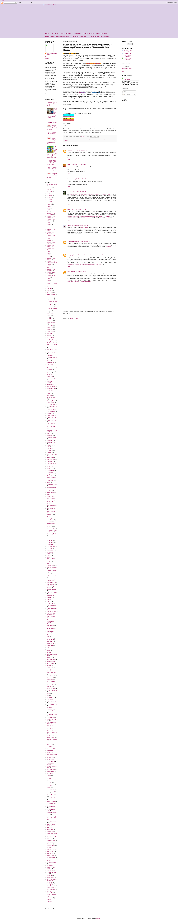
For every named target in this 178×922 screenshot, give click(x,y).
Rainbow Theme (51, 730)
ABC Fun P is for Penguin (51, 255)
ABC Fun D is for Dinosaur (51, 223)
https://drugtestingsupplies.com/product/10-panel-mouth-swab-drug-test (86, 254)
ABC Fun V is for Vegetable (51, 270)
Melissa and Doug (51, 605)
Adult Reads (50, 292)
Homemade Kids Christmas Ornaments (51, 513)
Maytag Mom (50, 603)
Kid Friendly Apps (51, 528)
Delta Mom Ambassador (50, 382)
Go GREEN (50, 490)
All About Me (50, 298)
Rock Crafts (50, 744)
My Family (55, 33)
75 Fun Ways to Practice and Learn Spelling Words (51, 141)
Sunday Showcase (51, 821)
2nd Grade (49, 189)
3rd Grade (49, 191)
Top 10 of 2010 (50, 851)
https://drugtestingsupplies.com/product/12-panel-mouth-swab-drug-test (85, 264)
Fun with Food (50, 470)
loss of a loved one (51, 589)
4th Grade (49, 193)
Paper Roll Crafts (51, 676)
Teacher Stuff (50, 827)
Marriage (49, 599)
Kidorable (49, 537)
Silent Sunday (50, 771)
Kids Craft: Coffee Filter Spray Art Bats (52, 175)
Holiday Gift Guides (52, 505)
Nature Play (50, 657)
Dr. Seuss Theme (51, 397)
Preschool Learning (52, 714)
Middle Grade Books (52, 608)
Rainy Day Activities (52, 732)
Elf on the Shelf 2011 (52, 420)
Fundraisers (50, 472)
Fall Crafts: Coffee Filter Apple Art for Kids (52, 127)
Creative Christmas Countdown (51, 375)
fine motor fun (50, 457)
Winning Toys (50, 884)
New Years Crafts (51, 659)
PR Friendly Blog (88, 33)
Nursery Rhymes (51, 661)
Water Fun (49, 875)
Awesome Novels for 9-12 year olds (52, 121)
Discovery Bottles (51, 388)
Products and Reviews (50, 726)
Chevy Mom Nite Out (52, 349)
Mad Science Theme (52, 592)
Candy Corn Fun (51, 342)
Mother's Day (50, 642)
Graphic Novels (51, 492)
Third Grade (50, 844)
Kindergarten (50, 550)
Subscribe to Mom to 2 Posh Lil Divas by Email (127, 70)
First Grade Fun (51, 459)
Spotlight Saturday (51, 779)
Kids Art (49, 539)
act (47, 286)
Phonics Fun (50, 686)
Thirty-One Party (51, 845)
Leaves (49, 574)
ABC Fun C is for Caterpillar (51, 220)
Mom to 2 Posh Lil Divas (52, 54)
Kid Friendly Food (51, 534)
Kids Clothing (50, 542)
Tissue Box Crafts (51, 849)
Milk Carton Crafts (51, 611)
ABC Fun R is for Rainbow (51, 259)
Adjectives (49, 290)
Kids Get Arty (50, 544)
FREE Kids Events (51, 463)
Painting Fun (50, 669)
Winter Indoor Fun (51, 885)
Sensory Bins (50, 759)
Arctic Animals (50, 307)
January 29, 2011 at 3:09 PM (79, 164)
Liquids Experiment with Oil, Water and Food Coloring (52, 169)
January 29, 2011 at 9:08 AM (80, 150)
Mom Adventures (51, 616)
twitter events (50, 865)
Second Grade (50, 757)
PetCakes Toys (50, 685)
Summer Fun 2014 (51, 803)
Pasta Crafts (50, 679)
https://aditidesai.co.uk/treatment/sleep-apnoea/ (79, 281)
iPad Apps (49, 521)
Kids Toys (49, 548)
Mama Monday (50, 595)
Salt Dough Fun (51, 748)
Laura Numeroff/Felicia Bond (51, 559)
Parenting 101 (50, 677)
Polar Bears (50, 699)
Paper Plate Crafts (51, 672)
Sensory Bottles (51, 761)
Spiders (49, 777)
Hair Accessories (51, 498)
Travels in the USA (51, 862)
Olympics (49, 665)
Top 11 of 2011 (50, 853)
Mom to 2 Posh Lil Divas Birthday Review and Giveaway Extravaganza (91, 138)
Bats (48, 317)
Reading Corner (51, 737)
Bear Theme (50, 320)
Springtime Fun (51, 789)
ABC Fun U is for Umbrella (51, 266)
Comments (127, 94)
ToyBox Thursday (51, 857)
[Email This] (91, 137)
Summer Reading (51, 816)
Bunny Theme (50, 337)
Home (47, 33)
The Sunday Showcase (79, 36)
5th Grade (49, 197)
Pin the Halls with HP (52, 690)
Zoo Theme (50, 901)
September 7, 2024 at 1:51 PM (80, 225)
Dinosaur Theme (51, 386)
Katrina (69, 179)
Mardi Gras (49, 597)
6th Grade (49, 199)
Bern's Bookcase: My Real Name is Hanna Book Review (52, 134)
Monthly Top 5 (50, 640)
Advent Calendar (51, 294)
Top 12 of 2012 (50, 855)
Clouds (48, 361)
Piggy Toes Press (51, 688)
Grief (48, 494)
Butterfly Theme (51, 341)
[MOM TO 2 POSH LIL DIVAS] (127, 79)
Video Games (50, 870)
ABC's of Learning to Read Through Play (52, 282)
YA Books (49, 899)
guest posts (50, 496)
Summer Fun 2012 (51, 798)
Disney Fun (50, 390)
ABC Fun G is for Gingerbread (51, 233)
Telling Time (50, 829)
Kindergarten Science (50, 553)
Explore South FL (51, 427)
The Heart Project (51, 836)
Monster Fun (50, 638)
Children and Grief (51, 352)
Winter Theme (50, 887)
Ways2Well (108, 246)
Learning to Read (51, 570)
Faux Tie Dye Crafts (52, 454)
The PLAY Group (51, 842)
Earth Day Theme (51, 401)
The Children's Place (52, 833)
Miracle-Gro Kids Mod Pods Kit (51, 614)
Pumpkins (49, 729)
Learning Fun (50, 565)
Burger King (50, 339)
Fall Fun (49, 433)
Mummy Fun (50, 645)
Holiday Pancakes (51, 508)
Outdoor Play (50, 667)
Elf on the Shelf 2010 (52, 417)
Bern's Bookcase (66, 33)
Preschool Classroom (49, 708)
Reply (68, 159)
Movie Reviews (51, 643)
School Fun (50, 752)
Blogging (49, 335)
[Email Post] (88, 136)
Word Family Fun (51, 889)
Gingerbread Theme (52, 484)
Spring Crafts (50, 784)
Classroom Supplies (52, 357)
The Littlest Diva (51, 840)
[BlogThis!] (93, 137)
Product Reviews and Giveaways (99, 36)
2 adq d (69, 209)
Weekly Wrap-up (51, 877)
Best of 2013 (50, 327)
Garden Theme (50, 475)
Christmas (49, 355)
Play (48, 695)
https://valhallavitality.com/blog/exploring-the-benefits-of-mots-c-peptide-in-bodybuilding (89, 216)
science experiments (52, 754)
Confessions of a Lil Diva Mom (52, 368)
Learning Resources (52, 567)
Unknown (69, 150)
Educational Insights (52, 406)
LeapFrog (49, 562)
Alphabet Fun (50, 299)
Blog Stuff (49, 333)
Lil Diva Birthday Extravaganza (51, 579)
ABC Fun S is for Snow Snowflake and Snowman (52, 263)
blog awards (50, 329)
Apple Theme (50, 305)
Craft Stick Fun (50, 371)
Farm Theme (50, 448)
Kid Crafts (49, 527)
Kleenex (49, 555)
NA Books (49, 652)
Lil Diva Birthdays (51, 582)
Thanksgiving (50, 831)
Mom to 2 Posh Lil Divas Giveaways (51, 627)
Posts (125, 91)
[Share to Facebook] (96, 137)
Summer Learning (51, 806)
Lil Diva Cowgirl (51, 584)
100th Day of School (52, 184)
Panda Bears (50, 671)
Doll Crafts (49, 395)
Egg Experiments (51, 411)
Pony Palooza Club (52, 704)
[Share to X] (94, 137)
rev (47, 743)
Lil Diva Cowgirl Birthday (51, 586)
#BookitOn (77, 33)
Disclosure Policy (101, 33)
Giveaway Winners (51, 487)
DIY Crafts (49, 394)
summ (48, 793)
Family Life (49, 440)
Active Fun (49, 288)
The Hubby (49, 838)
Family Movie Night (51, 442)
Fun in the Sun (50, 468)
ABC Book (49, 205)
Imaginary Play (50, 518)
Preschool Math (51, 717)
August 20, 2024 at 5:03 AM (79, 209)
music (48, 647)
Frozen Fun (50, 466)
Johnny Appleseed (51, 523)
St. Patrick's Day (51, 791)
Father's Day (50, 452)
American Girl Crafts (52, 301)
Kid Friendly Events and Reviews (52, 531)
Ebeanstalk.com (71, 138)
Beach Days (50, 319)
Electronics (49, 413)
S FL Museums (50, 746)
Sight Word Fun (51, 769)
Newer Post (66, 316)
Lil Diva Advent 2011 (52, 575)
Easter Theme (50, 402)
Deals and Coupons (52, 378)
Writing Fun (50, 898)
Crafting (49, 373)
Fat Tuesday (50, 450)
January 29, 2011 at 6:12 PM (79, 179)
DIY (48, 392)
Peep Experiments (51, 681)
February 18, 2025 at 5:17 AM (78, 271)
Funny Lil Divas (51, 474)
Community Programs (50, 365)
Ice (47, 516)
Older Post (113, 316)
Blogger (98, 918)
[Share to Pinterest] (98, 137)
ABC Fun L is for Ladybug (51, 239)
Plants (48, 693)
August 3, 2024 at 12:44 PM (80, 191)
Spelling (49, 775)
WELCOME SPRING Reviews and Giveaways (52, 881)
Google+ (2, 0)
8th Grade (49, 203)
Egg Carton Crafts (51, 409)
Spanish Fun (50, 773)
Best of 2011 (50, 326)
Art (47, 312)
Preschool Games (51, 711)
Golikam (69, 225)
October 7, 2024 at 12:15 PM (82, 241)
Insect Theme (50, 520)
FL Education (50, 461)
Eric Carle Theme (51, 423)
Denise (69, 164)
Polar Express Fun (51, 701)
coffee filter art (50, 362)
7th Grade (49, 201)
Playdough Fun (51, 697)
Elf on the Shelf (50, 415)
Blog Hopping (50, 331)
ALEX (48, 296)
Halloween (49, 500)
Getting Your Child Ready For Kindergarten (51, 479)
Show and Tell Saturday (50, 763)
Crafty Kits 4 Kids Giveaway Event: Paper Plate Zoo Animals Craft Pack (51, 162)
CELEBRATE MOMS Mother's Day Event (52, 345)
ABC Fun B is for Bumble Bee (51, 214)
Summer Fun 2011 (51, 794)
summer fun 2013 (51, 801)
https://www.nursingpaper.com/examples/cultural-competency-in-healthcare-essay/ (89, 194)
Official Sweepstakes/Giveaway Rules (57, 36)
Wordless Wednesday (50, 892)
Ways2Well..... (71, 241)
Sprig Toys (49, 782)
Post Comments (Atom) (75, 318)
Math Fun (49, 601)
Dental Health (50, 384)
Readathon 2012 (51, 736)
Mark (68, 271)
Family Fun (49, 435)
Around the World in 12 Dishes (52, 309)
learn (48, 563)
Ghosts (48, 482)
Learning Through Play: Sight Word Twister (52, 104)
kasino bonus (84, 227)
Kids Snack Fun (51, 546)
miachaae (70, 191)
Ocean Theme (50, 663)
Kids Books (49, 541)
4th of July (49, 195)
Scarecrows (50, 750)
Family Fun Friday (51, 437)
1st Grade (49, 188)
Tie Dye (49, 847)
